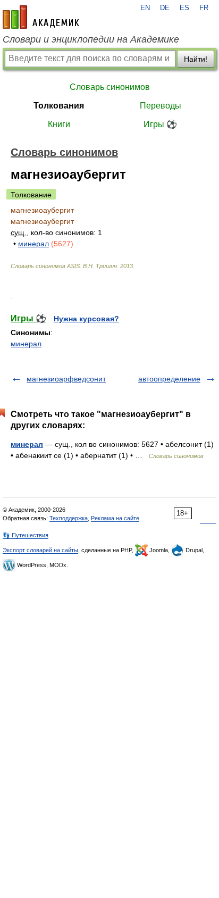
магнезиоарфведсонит (66, 379)
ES (184, 8)
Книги (59, 124)
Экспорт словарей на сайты (40, 550)
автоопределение (169, 379)
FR (203, 8)
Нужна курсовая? (86, 318)
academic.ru (41, 17)
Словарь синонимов (110, 87)
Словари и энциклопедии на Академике (91, 39)
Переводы (160, 105)
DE (165, 8)
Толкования (58, 105)
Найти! (195, 59)
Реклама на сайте (115, 518)
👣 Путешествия (25, 535)
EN (145, 8)
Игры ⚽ (160, 124)
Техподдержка (68, 518)
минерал (33, 243)
